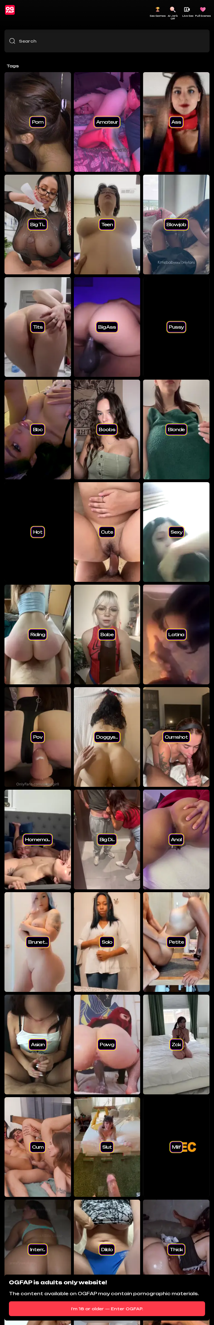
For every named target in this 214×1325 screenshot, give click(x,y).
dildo (107, 1249)
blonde (176, 429)
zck (176, 1044)
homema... (37, 839)
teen (107, 224)
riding (37, 634)
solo (107, 942)
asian (38, 1044)
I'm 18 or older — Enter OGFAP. (107, 1308)
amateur (107, 122)
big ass (107, 327)
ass (176, 122)
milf (176, 1147)
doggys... (107, 737)
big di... (107, 839)
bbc (38, 429)
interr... (37, 1249)
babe (106, 634)
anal (176, 839)
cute (107, 532)
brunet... (37, 942)
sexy (176, 532)
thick (176, 1249)
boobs (107, 429)
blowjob (176, 224)
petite (176, 942)
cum (37, 1147)
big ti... (37, 224)
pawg (107, 1044)
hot (38, 532)
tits (38, 327)
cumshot (176, 737)
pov (38, 737)
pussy (176, 327)
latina (176, 634)
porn (37, 122)
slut (106, 1147)
